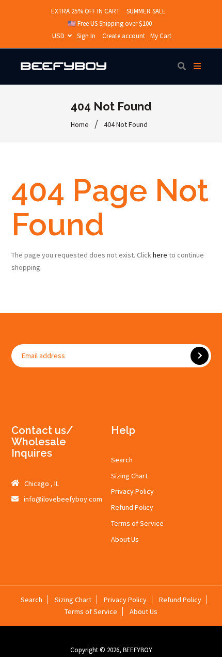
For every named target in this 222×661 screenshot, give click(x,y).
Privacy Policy (132, 491)
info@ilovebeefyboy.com (63, 499)
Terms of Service (137, 523)
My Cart (160, 35)
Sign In (86, 35)
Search (122, 459)
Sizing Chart (129, 475)
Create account (123, 35)
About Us (125, 539)
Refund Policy (132, 507)
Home (80, 124)
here (160, 255)
